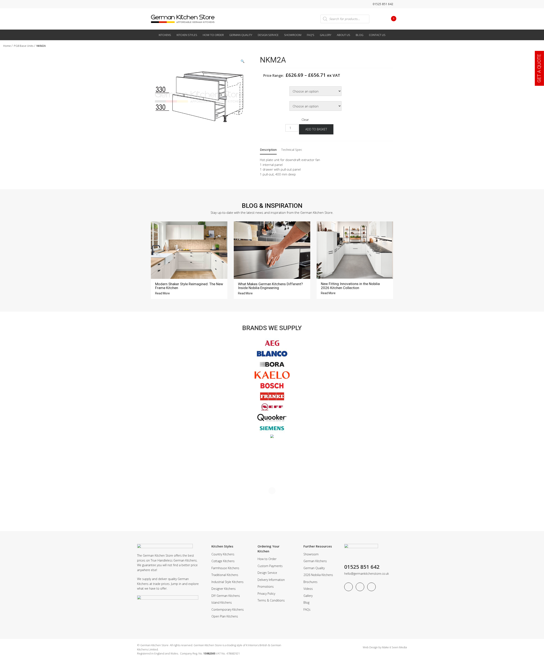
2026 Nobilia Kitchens (318, 575)
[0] (390, 18)
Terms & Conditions (271, 600)
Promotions (266, 586)
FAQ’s (310, 35)
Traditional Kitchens (224, 575)
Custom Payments (270, 566)
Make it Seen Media (394, 647)
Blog (359, 35)
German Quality (240, 35)
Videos (308, 589)
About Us (343, 35)
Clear (305, 119)
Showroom (292, 35)
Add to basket (316, 129)
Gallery (325, 35)
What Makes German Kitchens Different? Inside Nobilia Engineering (270, 286)
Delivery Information (271, 580)
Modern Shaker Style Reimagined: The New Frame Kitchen (189, 286)
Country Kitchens (222, 554)
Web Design (370, 647)
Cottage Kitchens (223, 561)
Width (264, 87)
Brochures (310, 582)
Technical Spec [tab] (291, 149)
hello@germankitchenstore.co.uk (366, 574)
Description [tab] (268, 149)
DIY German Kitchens (225, 596)
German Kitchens (315, 561)
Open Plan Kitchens (224, 616)
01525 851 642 (382, 4)
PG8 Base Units (24, 46)
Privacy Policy (266, 594)
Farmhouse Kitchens (225, 568)
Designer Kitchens (223, 589)
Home (7, 46)
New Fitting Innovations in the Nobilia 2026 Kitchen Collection (350, 286)
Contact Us (377, 35)
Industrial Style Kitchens (227, 582)
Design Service (268, 35)
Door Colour (268, 102)
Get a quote (539, 68)
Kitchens (165, 35)
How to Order (213, 35)
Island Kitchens (221, 602)
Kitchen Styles (187, 35)
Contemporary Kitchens (227, 609)
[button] (243, 61)
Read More (162, 293)
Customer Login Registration (378, 18)
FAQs (306, 609)
